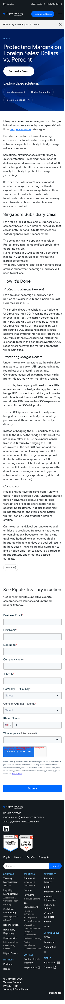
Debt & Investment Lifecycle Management (32, 931)
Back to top (55, 992)
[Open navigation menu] (59, 14)
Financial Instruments (29, 912)
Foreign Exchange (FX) (18, 99)
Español (30, 857)
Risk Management (15, 91)
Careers (48, 967)
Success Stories (52, 891)
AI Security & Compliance (29, 884)
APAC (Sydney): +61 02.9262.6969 (21, 821)
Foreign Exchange (32, 921)
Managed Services (32, 948)
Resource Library (49, 880)
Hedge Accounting (41, 91)
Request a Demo (43, 13)
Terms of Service (12, 982)
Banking (7, 904)
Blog (46, 886)
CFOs (47, 937)
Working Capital (10, 916)
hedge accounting (21, 129)
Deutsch (18, 857)
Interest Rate (30, 925)
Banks (6, 968)
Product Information (50, 898)
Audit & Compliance (29, 943)
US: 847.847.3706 (12, 813)
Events (47, 921)
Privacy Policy (10, 985)
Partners (7, 963)
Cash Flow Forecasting (9, 911)
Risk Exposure (30, 917)
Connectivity (10, 938)
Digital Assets (10, 953)
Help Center (53, 4)
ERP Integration (10, 942)
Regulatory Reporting (9, 931)
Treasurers (49, 942)
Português (43, 857)
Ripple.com (50, 962)
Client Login (36, 4)
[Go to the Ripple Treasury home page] (13, 14)
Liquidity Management (10, 892)
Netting (28, 889)
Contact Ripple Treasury (32, 961)
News (47, 926)
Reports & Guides (49, 906)
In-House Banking (32, 898)
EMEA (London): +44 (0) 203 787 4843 (23, 817)
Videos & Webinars (49, 915)
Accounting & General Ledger (10, 899)
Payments (29, 894)
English (7, 857)
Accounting (50, 946)
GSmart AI (29, 878)
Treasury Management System (10, 882)
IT (45, 951)
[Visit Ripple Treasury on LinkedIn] (8, 829)
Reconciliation (10, 924)
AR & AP (7, 920)
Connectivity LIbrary (9, 947)
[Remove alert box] (60, 24)
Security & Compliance (15, 989)
